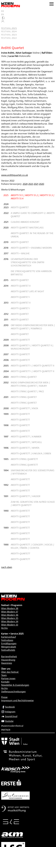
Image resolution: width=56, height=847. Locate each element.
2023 (30, 184)
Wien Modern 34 (9, 621)
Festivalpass (7, 640)
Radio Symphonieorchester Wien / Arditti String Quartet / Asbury (30, 384)
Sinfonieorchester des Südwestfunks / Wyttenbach (32, 472)
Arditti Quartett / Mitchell (26, 442)
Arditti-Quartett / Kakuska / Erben (31, 453)
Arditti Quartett (20, 340)
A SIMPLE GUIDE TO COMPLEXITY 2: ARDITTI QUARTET (33, 214)
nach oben (6, 567)
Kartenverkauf (8, 637)
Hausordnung (8, 659)
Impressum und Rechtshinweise (17, 700)
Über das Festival (9, 672)
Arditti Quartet (20, 242)
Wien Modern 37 (9, 611)
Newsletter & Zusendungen (15, 685)
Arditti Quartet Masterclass (27, 227)
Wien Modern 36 (9, 615)
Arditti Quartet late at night (27, 291)
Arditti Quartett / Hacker (25, 496)
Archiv (4, 628)
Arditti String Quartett (24, 459)
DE (2, 11)
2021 (36, 184)
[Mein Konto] (2, 21)
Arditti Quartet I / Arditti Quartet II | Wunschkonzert (32, 347)
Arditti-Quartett (20, 553)
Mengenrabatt (8, 646)
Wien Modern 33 (9, 624)
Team (4, 675)
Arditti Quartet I (20, 297)
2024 (25, 184)
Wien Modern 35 (9, 618)
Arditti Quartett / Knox (24, 408)
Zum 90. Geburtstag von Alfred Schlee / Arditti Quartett (33, 503)
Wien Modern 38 (9, 608)
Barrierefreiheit (9, 656)
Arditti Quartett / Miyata (25, 448)
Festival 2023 (9, 34)
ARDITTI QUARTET (20, 207)
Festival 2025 (9, 28)
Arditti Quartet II (20, 285)
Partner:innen (8, 678)
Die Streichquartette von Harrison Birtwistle (31, 273)
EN (2, 14)
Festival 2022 (9, 38)
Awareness (6, 663)
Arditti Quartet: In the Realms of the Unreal (32, 235)
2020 (41, 184)
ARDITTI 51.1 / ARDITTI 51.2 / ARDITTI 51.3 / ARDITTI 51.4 (32, 197)
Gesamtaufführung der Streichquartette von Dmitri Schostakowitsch (27, 262)
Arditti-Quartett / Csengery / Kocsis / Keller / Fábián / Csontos (32, 546)
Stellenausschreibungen (13, 691)
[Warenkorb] (3, 25)
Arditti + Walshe (20, 253)
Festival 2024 (9, 31)
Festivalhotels (8, 650)
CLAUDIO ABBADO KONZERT (25, 222)
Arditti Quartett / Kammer (26, 436)
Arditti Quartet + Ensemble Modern (31, 247)
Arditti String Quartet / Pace (27, 391)
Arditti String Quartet (24, 377)
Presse (4, 697)
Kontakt (5, 681)
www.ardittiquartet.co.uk (14, 175)
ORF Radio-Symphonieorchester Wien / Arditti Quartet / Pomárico (33, 327)
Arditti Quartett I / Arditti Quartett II (32, 365)
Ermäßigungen (8, 643)
